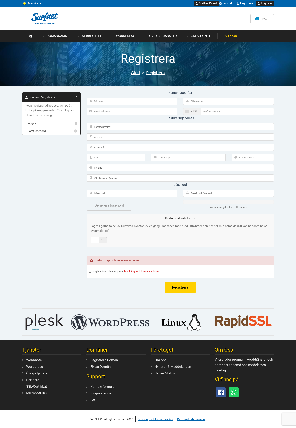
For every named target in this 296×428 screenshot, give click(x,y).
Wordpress (125, 36)
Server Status (165, 373)
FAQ (265, 18)
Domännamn (57, 36)
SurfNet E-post (208, 3)
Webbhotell (91, 36)
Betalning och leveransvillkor (155, 419)
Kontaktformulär (103, 387)
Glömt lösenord (35, 131)
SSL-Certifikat (36, 386)
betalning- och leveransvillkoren (142, 271)
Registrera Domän (104, 360)
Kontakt (229, 3)
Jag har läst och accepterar (126, 271)
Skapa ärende (100, 393)
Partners (32, 380)
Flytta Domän (100, 367)
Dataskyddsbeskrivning (191, 419)
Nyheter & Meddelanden (173, 367)
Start (135, 72)
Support (232, 36)
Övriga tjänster (163, 36)
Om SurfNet (201, 36)
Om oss (161, 360)
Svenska (33, 3)
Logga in (266, 3)
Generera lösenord (109, 205)
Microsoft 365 (37, 393)
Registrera (246, 3)
